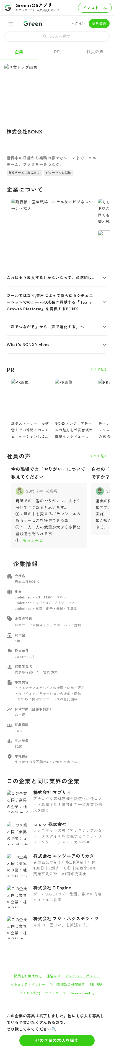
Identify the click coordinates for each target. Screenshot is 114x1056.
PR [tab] (57, 51)
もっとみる (33, 540)
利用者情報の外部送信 (67, 985)
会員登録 (99, 23)
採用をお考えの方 (28, 976)
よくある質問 (29, 993)
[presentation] (57, 36)
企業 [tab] (19, 51)
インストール (95, 8)
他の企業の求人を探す (57, 1040)
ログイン (78, 23)
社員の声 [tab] (95, 51)
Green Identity (82, 993)
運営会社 (53, 976)
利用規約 (97, 985)
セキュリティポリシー (28, 985)
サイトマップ (55, 993)
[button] (57, 278)
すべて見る (99, 369)
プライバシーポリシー (82, 976)
